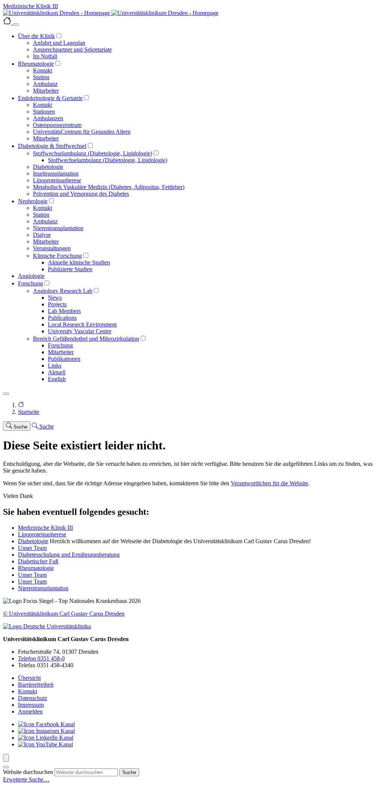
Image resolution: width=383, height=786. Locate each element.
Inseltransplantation (56, 173)
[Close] (16, 25)
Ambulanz (45, 84)
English (57, 379)
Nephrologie (33, 201)
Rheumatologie (36, 64)
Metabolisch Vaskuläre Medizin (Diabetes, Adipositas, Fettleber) (108, 187)
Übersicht (29, 678)
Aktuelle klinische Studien (79, 262)
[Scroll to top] (6, 758)
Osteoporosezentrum (57, 125)
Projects (57, 304)
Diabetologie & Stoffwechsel (52, 146)
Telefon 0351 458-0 (41, 658)
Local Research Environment (82, 324)
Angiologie (31, 276)
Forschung (30, 283)
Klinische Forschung (57, 256)
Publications (62, 318)
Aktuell (56, 372)
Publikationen (64, 359)
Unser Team (32, 548)
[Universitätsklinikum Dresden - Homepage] (191, 13)
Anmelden (30, 711)
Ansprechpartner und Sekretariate (72, 49)
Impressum (31, 705)
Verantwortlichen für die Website (269, 483)
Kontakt (42, 70)
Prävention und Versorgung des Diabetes (81, 194)
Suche (129, 772)
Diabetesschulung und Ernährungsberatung (69, 554)
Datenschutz (32, 698)
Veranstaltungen (52, 248)
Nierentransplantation (58, 228)
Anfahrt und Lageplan (59, 43)
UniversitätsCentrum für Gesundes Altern (82, 132)
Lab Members (64, 311)
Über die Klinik (36, 36)
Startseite (28, 412)
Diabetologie (48, 167)
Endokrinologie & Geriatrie (50, 98)
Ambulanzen (48, 118)
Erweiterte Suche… (26, 779)
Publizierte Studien (70, 269)
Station (41, 77)
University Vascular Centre (79, 331)
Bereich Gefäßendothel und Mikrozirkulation (86, 338)
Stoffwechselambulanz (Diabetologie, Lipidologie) (92, 153)
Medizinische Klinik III (45, 527)
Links (54, 365)
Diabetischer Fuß (38, 561)
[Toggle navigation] (6, 394)
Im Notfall (45, 56)
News (55, 297)
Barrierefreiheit (35, 684)
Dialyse (42, 235)
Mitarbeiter (46, 90)
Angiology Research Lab (62, 291)
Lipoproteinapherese (57, 180)
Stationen (44, 111)
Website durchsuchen (28, 772)
